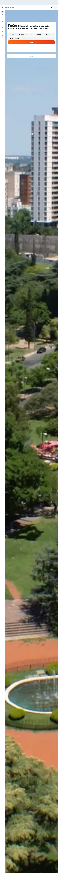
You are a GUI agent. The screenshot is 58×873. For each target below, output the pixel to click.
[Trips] (2, 31)
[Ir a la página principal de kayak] (9, 7)
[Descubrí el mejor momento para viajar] (2, 27)
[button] (2, 7)
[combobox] (29, 31)
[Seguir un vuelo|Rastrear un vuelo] (2, 24)
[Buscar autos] (2, 17)
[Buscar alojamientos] (2, 14)
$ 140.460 (12, 26)
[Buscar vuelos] (2, 11)
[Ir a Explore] (2, 21)
